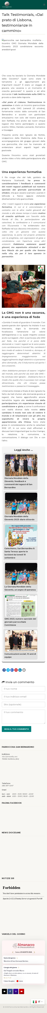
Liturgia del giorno (23, 974)
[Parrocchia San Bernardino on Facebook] (10, 991)
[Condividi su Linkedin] (20, 670)
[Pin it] (16, 670)
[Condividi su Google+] (12, 670)
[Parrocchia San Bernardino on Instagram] (15, 991)
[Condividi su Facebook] (4, 670)
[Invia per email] (24, 670)
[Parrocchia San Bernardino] (16, 4)
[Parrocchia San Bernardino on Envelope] (4, 991)
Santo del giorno (23, 960)
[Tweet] (8, 670)
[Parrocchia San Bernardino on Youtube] (21, 991)
